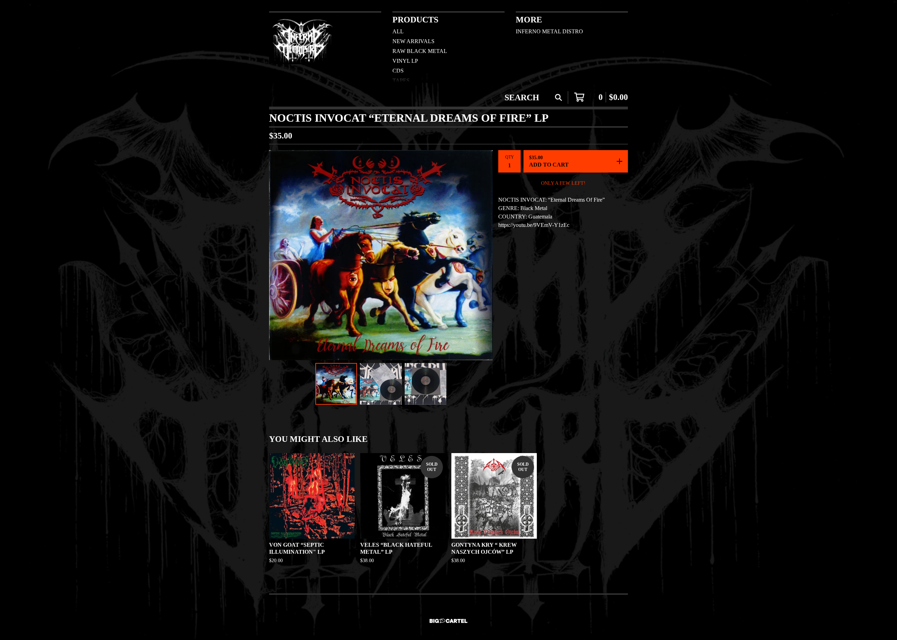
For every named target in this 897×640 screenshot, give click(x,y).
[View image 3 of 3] (426, 384)
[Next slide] (482, 255)
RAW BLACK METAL (419, 51)
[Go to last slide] (279, 255)
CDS (398, 71)
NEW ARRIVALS (413, 41)
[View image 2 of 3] (381, 384)
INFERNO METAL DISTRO (549, 31)
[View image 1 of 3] (336, 384)
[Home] (302, 47)
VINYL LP (405, 61)
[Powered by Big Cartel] (448, 621)
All (398, 31)
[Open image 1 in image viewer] (381, 255)
